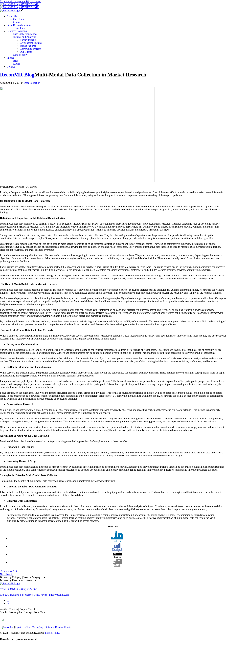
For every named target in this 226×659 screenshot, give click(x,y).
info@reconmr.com (59, 594)
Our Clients (26, 51)
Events (16, 63)
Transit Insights (28, 45)
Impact (10, 57)
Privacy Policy (52, 632)
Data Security (20, 54)
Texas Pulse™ (20, 28)
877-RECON (30, 4)
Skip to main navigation (12, 1)
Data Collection (32, 82)
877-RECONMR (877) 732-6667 (18, 589)
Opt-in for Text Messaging (29, 627)
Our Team (18, 19)
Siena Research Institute (19, 25)
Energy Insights (28, 39)
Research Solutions (17, 31)
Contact (11, 66)
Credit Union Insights (31, 42)
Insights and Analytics (24, 37)
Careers (17, 22)
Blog (15, 60)
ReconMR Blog (17, 75)
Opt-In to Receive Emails (58, 627)
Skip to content (33, 1)
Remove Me (7, 627)
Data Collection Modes (25, 34)
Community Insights (30, 48)
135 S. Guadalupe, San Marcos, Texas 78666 (23, 594)
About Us (12, 16)
